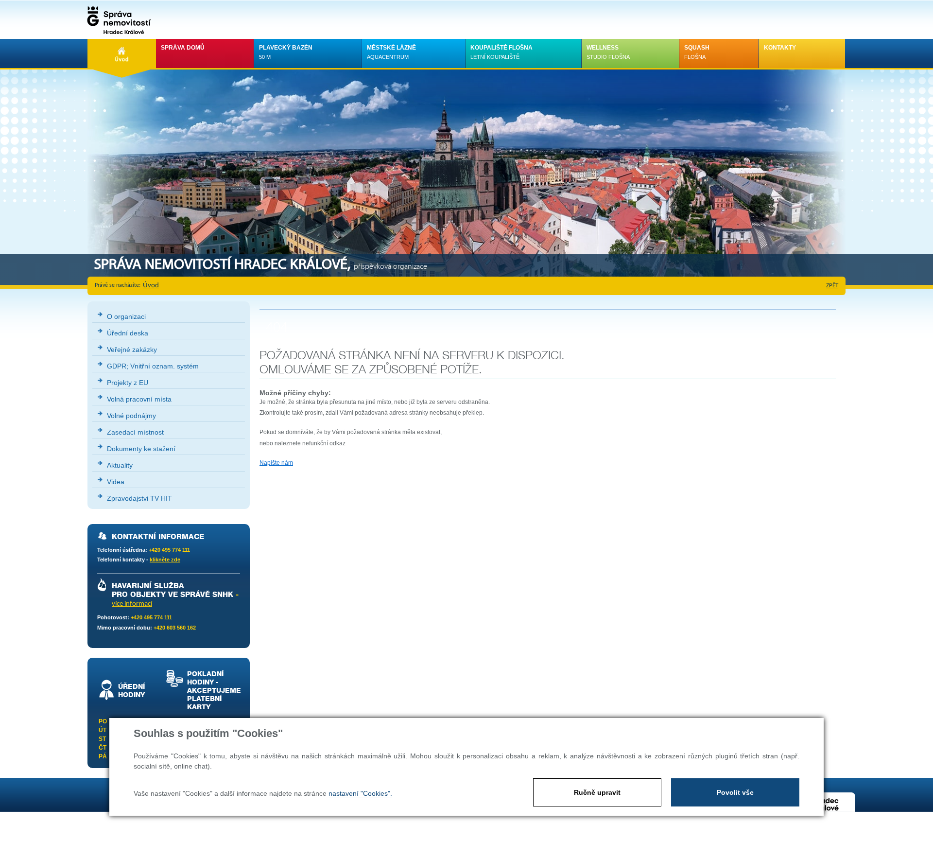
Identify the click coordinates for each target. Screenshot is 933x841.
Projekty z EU (127, 382)
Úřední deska (127, 333)
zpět (832, 285)
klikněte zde (165, 559)
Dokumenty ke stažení (141, 449)
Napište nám (276, 462)
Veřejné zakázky (132, 349)
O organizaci (126, 316)
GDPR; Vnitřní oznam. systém (153, 366)
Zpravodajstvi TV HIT (139, 498)
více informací (132, 604)
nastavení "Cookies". (360, 793)
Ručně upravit (597, 792)
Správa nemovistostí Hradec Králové (117, 19)
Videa (115, 482)
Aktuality (120, 465)
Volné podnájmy (131, 416)
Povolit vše (735, 792)
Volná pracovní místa (139, 399)
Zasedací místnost (135, 432)
